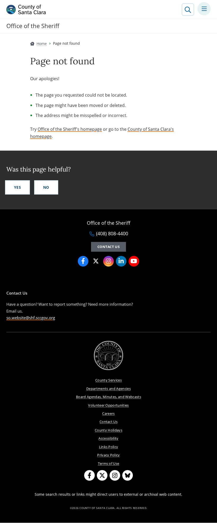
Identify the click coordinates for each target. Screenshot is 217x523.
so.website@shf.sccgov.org (30, 317)
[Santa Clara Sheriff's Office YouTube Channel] (134, 261)
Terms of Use (108, 463)
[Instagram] (115, 475)
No (46, 187)
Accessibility (108, 438)
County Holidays (108, 430)
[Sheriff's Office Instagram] (108, 261)
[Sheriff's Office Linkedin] (121, 261)
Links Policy (108, 446)
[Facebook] (89, 475)
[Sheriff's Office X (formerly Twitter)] (96, 261)
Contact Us (108, 246)
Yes (17, 187)
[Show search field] (188, 9)
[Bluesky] (127, 475)
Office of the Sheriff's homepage (70, 129)
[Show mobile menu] (204, 8)
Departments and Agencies (108, 388)
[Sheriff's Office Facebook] (83, 261)
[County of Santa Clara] (26, 9)
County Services (108, 380)
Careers (108, 413)
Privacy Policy (108, 455)
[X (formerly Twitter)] (102, 475)
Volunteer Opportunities (108, 405)
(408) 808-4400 (112, 233)
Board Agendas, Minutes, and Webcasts (108, 396)
